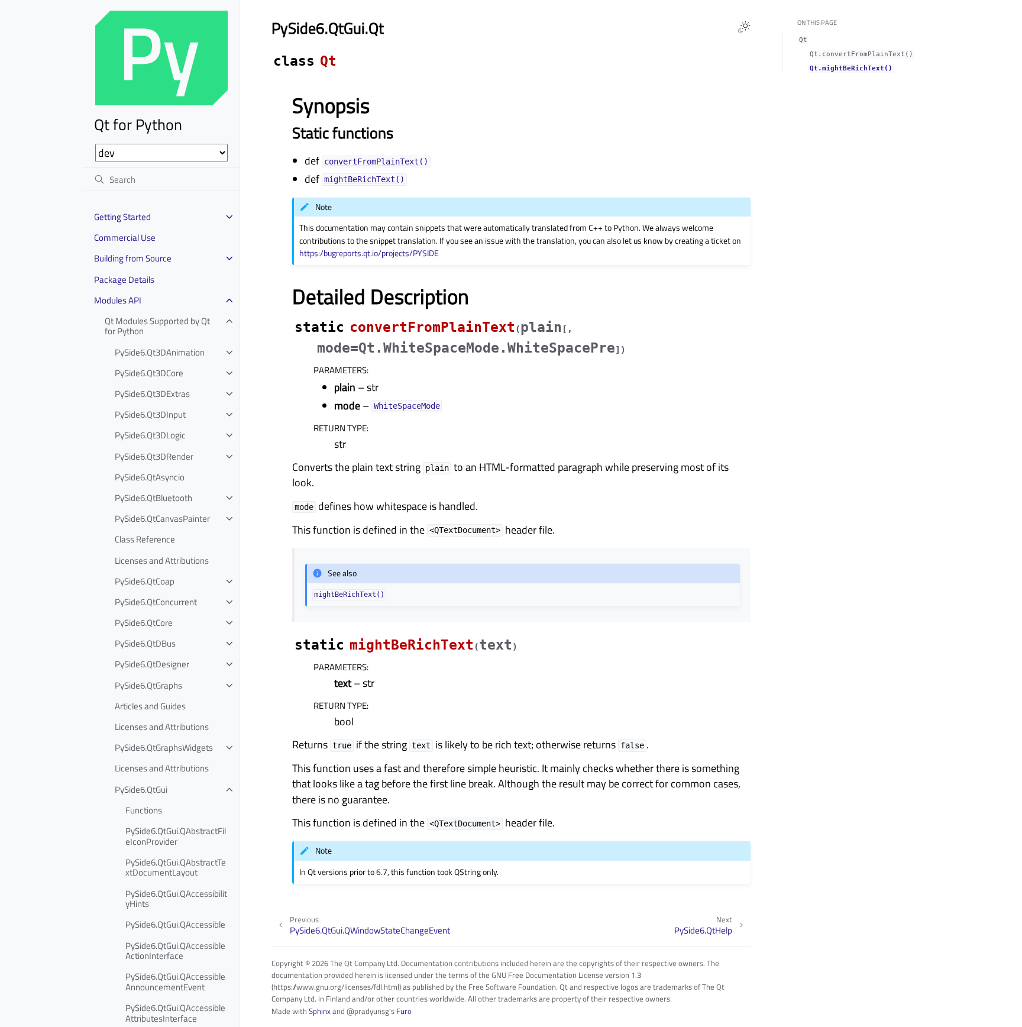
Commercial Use (125, 237)
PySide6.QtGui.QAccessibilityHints (176, 899)
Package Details (124, 279)
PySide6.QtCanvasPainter (162, 518)
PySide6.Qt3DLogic (150, 435)
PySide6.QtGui (141, 789)
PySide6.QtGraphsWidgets (164, 747)
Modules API (117, 300)
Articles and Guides (150, 706)
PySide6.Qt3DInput (150, 414)
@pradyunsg (368, 1011)
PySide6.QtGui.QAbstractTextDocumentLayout (175, 867)
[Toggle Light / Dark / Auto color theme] (744, 27)
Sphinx (320, 1011)
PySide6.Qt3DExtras (152, 394)
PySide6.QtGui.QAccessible (175, 924)
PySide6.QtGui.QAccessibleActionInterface (175, 951)
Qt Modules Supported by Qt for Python (157, 326)
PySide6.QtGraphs (148, 685)
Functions (143, 810)
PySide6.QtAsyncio (150, 477)
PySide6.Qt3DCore (149, 373)
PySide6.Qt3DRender (154, 456)
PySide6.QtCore (144, 622)
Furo (404, 1011)
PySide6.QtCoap (144, 581)
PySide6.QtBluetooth (153, 498)
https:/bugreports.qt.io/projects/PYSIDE (369, 253)
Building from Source (133, 258)
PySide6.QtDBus (145, 643)
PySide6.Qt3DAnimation (160, 352)
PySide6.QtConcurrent (156, 602)
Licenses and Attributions (162, 560)
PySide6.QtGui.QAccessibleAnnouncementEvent (175, 982)
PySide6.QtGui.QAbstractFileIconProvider (175, 836)
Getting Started (122, 217)
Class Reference (145, 539)
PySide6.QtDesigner (152, 664)
